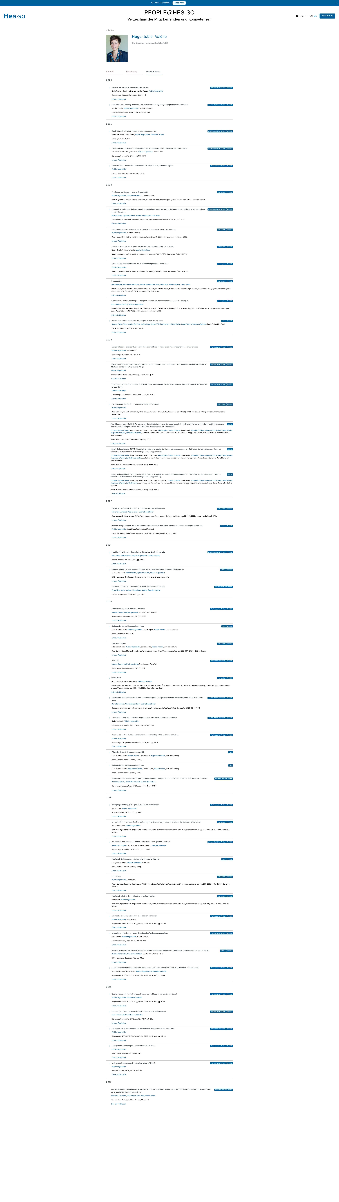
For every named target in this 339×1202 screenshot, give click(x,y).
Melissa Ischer (116, 215)
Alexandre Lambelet (119, 512)
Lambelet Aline (131, 483)
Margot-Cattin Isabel (213, 430)
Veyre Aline (116, 590)
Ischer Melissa (126, 590)
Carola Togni (185, 284)
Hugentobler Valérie (118, 433)
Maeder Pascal (133, 756)
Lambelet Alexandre (133, 433)
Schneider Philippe (197, 430)
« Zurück (110, 30)
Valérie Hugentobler (156, 91)
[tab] (114, 72)
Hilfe (301, 16)
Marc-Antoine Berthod (131, 284)
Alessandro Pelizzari (198, 324)
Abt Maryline (163, 430)
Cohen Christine (174, 430)
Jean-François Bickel (120, 1015)
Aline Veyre (155, 215)
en (311, 16)
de (315, 16)
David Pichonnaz (118, 704)
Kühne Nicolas (227, 430)
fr (306, 16)
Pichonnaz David (118, 782)
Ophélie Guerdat (129, 215)
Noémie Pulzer (116, 284)
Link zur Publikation (119, 99)
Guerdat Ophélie (154, 590)
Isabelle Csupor (117, 612)
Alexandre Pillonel (157, 135)
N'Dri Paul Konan (162, 284)
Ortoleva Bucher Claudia (120, 430)
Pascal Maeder (159, 630)
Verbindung (327, 16)
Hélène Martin (174, 284)
